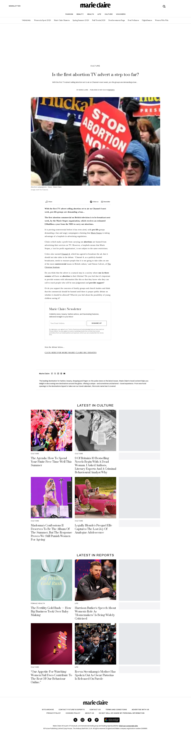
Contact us (95, 709)
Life (99, 14)
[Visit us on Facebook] (90, 720)
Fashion (69, 14)
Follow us (95, 202)
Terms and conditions (116, 709)
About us (89, 713)
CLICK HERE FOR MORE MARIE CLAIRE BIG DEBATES (70, 353)
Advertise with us (140, 709)
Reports (111, 90)
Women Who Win (161, 20)
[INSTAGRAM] (58, 373)
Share (50, 202)
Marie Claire (83, 90)
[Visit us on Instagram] (82, 720)
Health (90, 14)
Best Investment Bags (116, 20)
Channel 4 (65, 254)
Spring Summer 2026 (81, 20)
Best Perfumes (133, 20)
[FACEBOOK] (52, 373)
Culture (109, 14)
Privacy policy (54, 713)
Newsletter (107, 202)
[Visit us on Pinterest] (97, 720)
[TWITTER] (55, 373)
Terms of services (73, 329)
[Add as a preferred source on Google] (126, 720)
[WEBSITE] (61, 373)
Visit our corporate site (128, 726)
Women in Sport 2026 (42, 20)
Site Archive (48, 709)
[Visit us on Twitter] (75, 720)
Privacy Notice (53, 331)
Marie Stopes (96, 233)
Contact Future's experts (72, 709)
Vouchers (120, 14)
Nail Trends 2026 (98, 20)
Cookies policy (73, 713)
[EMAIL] (64, 373)
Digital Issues (147, 20)
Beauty (80, 14)
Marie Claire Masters (62, 20)
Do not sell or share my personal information (121, 713)
